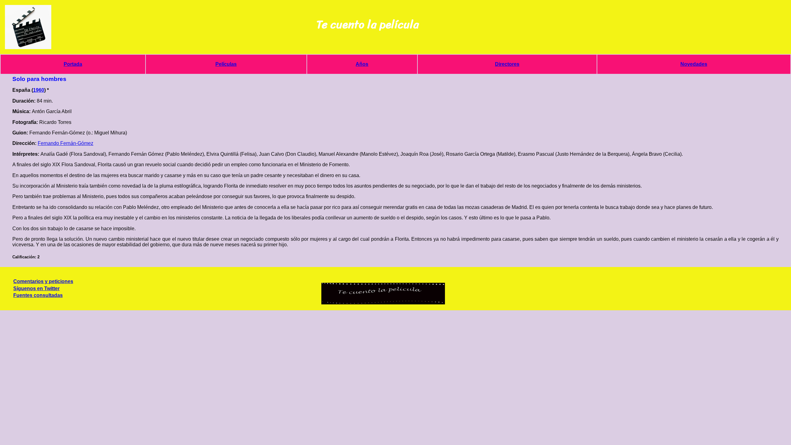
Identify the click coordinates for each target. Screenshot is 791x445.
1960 (38, 90)
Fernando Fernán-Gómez (65, 143)
